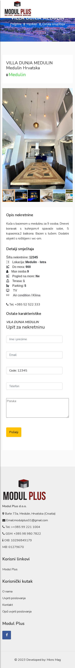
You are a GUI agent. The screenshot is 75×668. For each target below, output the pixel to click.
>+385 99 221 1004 (25, 527)
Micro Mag (54, 660)
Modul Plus (10, 569)
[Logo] (17, 9)
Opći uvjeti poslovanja (17, 611)
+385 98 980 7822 (27, 534)
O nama (7, 591)
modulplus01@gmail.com (31, 520)
